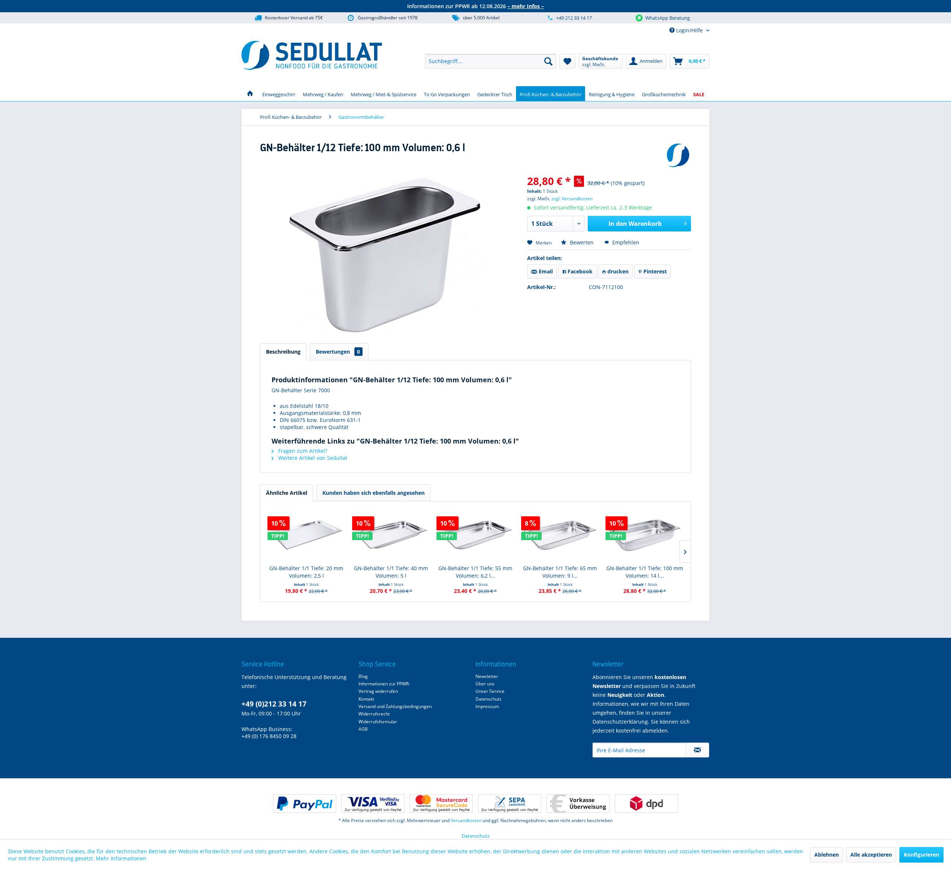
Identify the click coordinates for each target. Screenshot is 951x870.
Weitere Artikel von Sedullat (312, 457)
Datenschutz (489, 699)
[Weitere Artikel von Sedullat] (678, 155)
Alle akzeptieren (871, 854)
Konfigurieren (921, 854)
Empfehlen (625, 242)
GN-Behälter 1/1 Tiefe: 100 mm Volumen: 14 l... (644, 572)
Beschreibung (283, 351)
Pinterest (654, 271)
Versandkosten (466, 820)
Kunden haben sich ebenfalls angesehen (373, 492)
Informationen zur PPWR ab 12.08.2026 (475, 6)
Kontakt (366, 699)
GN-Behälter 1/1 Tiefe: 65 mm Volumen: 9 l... (560, 572)
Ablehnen (826, 854)
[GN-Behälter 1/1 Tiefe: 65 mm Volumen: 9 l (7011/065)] (560, 535)
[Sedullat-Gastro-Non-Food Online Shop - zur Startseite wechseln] (311, 55)
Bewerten (581, 242)
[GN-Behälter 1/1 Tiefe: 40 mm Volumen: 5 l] (391, 535)
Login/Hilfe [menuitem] (689, 30)
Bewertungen (338, 351)
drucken (617, 271)
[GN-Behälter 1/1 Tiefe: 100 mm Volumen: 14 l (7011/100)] (644, 535)
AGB (363, 729)
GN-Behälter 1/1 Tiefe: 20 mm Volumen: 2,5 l (306, 572)
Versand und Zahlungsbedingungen (395, 706)
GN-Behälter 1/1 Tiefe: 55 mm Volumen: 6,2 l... (475, 572)
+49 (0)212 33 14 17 (273, 704)
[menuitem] (490, 61)
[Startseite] (250, 93)
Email (545, 271)
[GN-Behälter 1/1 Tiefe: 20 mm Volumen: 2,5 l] (306, 535)
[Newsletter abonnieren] (697, 750)
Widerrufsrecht (374, 714)
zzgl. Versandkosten (572, 198)
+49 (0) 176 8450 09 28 (268, 736)
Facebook (579, 271)
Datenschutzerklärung (620, 721)
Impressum (487, 706)
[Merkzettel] (567, 61)
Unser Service (490, 691)
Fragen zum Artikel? (302, 450)
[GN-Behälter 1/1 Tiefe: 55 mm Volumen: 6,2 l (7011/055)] (475, 535)
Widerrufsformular (377, 721)
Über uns (485, 684)
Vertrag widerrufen (378, 691)
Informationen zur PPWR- (384, 684)
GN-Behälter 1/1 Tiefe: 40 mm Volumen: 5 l (391, 572)
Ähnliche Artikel (286, 492)
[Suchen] (548, 61)
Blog (363, 676)
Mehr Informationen (121, 858)
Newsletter (487, 676)
